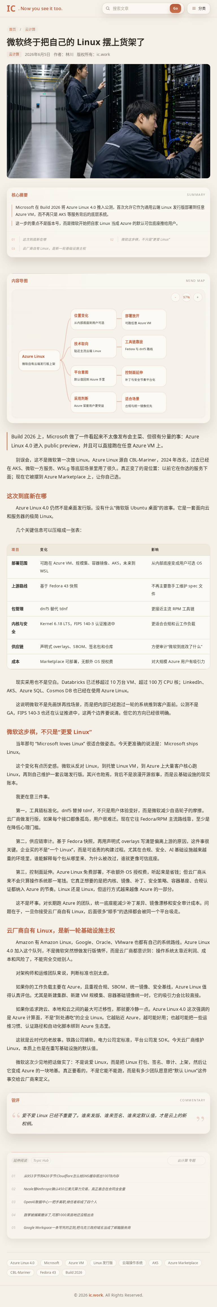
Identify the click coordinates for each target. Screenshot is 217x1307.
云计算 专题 (186, 1160)
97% (186, 297)
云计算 (30, 29)
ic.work (96, 1295)
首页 (12, 29)
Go (175, 8)
